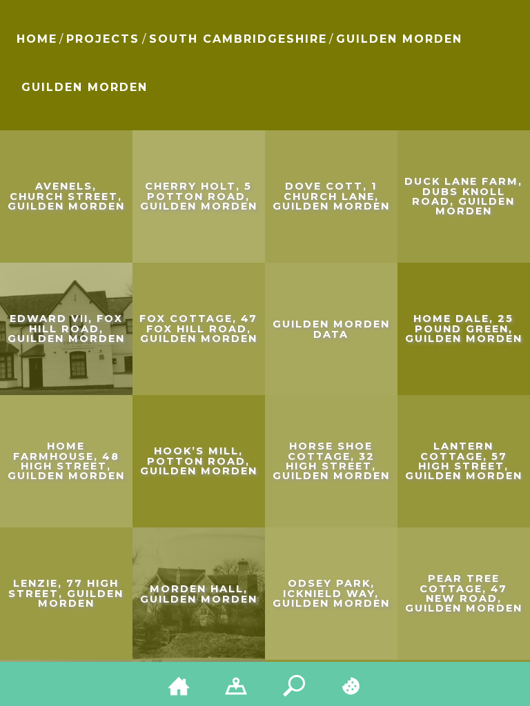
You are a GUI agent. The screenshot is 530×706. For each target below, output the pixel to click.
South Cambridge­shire (238, 39)
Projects (102, 39)
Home (37, 39)
